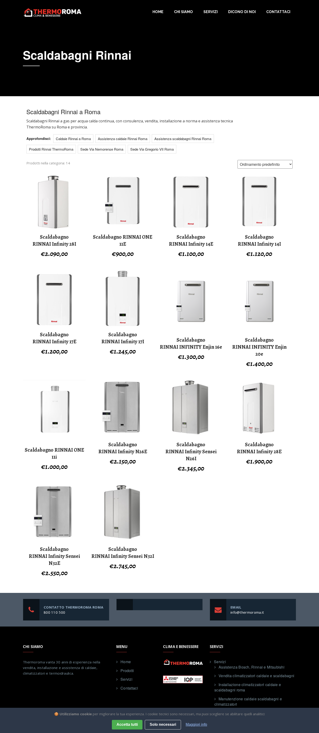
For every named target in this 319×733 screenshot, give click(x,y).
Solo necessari (163, 724)
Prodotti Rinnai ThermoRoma (51, 149)
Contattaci (278, 12)
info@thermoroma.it (247, 612)
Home (157, 12)
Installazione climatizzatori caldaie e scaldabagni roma (247, 687)
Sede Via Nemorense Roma (101, 149)
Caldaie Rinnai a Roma (73, 138)
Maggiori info (196, 724)
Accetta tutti (127, 724)
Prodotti (127, 670)
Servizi (210, 12)
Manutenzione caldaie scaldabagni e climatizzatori (248, 701)
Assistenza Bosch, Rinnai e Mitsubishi (251, 667)
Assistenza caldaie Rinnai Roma (122, 138)
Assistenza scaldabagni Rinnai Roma (182, 138)
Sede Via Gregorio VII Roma (152, 149)
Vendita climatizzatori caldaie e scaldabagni (256, 675)
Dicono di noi (242, 12)
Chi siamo (183, 12)
